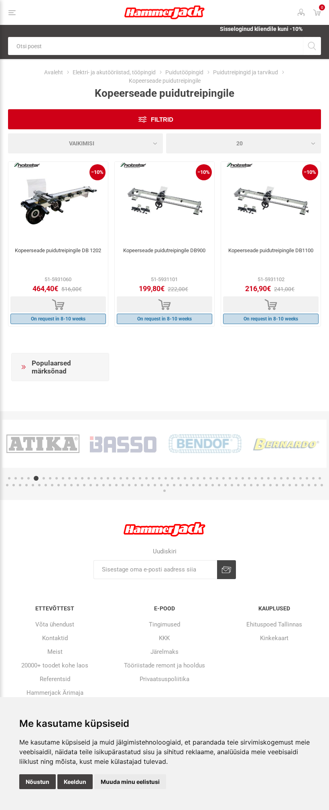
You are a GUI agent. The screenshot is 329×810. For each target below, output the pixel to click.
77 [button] (180, 485)
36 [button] (236, 478)
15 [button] (101, 478)
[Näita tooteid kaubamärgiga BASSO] (123, 444)
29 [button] (191, 478)
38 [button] (249, 478)
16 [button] (108, 478)
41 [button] (268, 478)
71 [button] (142, 485)
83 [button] (219, 485)
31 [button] (204, 478)
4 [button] (28, 478)
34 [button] (223, 478)
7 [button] (50, 478)
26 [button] (172, 478)
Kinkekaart (274, 638)
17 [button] (114, 478)
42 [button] (275, 478)
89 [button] (257, 485)
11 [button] (76, 478)
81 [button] (206, 485)
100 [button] (164, 491)
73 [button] (155, 485)
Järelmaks (164, 651)
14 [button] (95, 478)
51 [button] (13, 485)
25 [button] (165, 478)
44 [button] (287, 478)
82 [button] (212, 485)
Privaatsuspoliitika (164, 679)
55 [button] (39, 485)
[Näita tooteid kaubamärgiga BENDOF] (205, 444)
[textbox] (155, 46)
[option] (42, 444)
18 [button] (121, 478)
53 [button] (26, 485)
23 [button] (153, 478)
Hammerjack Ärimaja (54, 692)
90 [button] (264, 485)
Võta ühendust (54, 624)
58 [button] (58, 485)
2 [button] (15, 478)
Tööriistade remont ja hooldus (164, 665)
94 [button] (289, 485)
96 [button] (302, 485)
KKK (164, 638)
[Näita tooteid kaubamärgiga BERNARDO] (286, 444)
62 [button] (84, 485)
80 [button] (200, 485)
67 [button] (116, 485)
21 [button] (140, 478)
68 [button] (123, 485)
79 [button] (193, 485)
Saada (226, 569)
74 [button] (161, 485)
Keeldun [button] (75, 781)
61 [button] (78, 485)
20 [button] (133, 478)
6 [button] (44, 478)
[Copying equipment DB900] (164, 202)
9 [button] (63, 478)
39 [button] (255, 478)
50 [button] (7, 485)
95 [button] (296, 485)
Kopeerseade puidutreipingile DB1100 (270, 250)
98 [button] (315, 485)
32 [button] (210, 478)
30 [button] (198, 478)
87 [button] (245, 485)
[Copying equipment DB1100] (271, 202)
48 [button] (313, 478)
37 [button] (243, 478)
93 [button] (283, 485)
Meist (55, 651)
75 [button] (168, 485)
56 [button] (46, 485)
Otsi (312, 46)
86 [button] (238, 485)
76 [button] (174, 485)
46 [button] (300, 478)
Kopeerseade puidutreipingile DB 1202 (58, 250)
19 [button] (127, 478)
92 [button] (277, 485)
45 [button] (294, 478)
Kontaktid (55, 638)
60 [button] (71, 485)
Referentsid (55, 679)
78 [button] (187, 485)
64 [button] (97, 485)
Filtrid (162, 119)
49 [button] (320, 478)
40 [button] (262, 478)
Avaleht (53, 72)
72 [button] (148, 485)
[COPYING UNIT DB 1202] (58, 202)
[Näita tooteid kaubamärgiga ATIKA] (42, 444)
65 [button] (103, 485)
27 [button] (178, 478)
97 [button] (309, 485)
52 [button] (20, 485)
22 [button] (146, 478)
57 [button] (52, 485)
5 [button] (36, 478)
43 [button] (281, 478)
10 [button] (69, 478)
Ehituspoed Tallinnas (274, 624)
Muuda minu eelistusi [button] (130, 781)
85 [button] (232, 485)
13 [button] (88, 478)
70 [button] (135, 485)
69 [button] (129, 485)
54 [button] (33, 485)
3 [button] (22, 478)
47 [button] (307, 478)
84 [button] (225, 485)
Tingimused (164, 624)
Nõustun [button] (37, 781)
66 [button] (110, 485)
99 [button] (322, 485)
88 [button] (251, 485)
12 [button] (82, 478)
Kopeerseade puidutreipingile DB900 (164, 250)
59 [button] (65, 485)
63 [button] (90, 485)
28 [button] (185, 478)
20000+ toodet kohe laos (54, 665)
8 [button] (56, 478)
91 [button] (270, 485)
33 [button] (217, 478)
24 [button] (159, 478)
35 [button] (230, 478)
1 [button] (9, 478)
